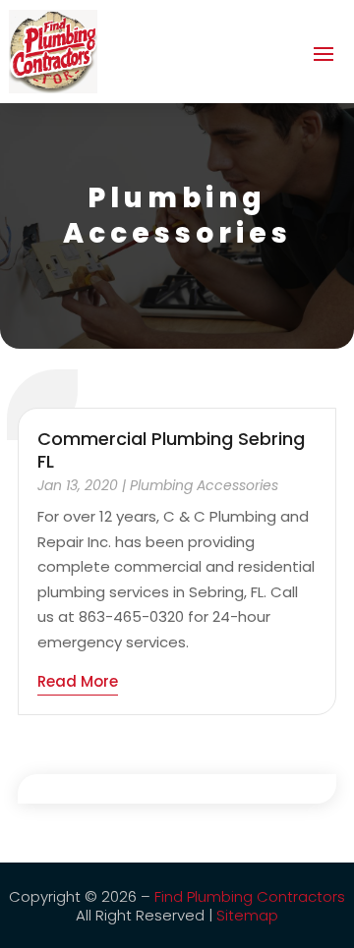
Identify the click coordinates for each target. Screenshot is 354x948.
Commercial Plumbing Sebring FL (171, 450)
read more (77, 681)
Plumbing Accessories (204, 485)
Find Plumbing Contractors (249, 896)
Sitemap (247, 915)
